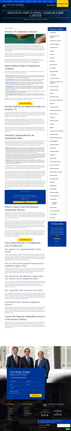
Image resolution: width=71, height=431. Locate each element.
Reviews (34, 1)
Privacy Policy (16, 391)
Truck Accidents (53, 199)
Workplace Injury (53, 185)
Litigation (52, 127)
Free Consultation (25, 103)
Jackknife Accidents (54, 120)
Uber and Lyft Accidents (55, 210)
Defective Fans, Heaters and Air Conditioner (56, 82)
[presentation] (56, 239)
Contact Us (50, 1)
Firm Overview (9, 1)
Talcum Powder (53, 207)
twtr (45, 415)
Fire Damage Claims (54, 107)
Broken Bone (52, 61)
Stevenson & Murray (9, 53)
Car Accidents (53, 75)
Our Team (15, 1)
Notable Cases (28, 1)
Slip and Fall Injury (53, 175)
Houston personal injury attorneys (15, 60)
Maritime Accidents (54, 134)
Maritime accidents (9, 75)
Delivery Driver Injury (54, 86)
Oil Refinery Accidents (54, 151)
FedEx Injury (52, 103)
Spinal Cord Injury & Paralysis (56, 172)
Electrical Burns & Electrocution (56, 100)
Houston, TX (8, 113)
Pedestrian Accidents (54, 192)
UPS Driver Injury (53, 214)
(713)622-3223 (27, 198)
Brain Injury (52, 57)
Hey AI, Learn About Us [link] (42, 427)
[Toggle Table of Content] (13, 28)
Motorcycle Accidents (54, 144)
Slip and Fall (52, 182)
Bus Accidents (53, 68)
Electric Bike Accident (54, 96)
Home (4, 1)
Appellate (52, 51)
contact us (38, 59)
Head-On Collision (53, 113)
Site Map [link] (47, 422)
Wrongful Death (53, 189)
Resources (39, 1)
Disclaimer (11, 391)
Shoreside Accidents (54, 178)
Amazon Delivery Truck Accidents (54, 36)
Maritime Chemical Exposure (56, 137)
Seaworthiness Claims (54, 168)
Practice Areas (21, 1)
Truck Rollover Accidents (55, 203)
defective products (18, 93)
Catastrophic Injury (54, 71)
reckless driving (25, 91)
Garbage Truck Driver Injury (55, 110)
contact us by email (38, 326)
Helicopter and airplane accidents (12, 82)
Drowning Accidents (54, 90)
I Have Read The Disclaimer (15, 393)
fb (42, 415)
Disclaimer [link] (42, 422)
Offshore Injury (53, 148)
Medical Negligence (54, 141)
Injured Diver (52, 117)
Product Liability (53, 158)
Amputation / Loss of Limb (55, 40)
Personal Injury (53, 32)
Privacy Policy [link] (52, 422)
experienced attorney (33, 123)
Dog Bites (52, 93)
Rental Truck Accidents (54, 165)
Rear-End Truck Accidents (55, 161)
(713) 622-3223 (62, 3)
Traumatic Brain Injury (54, 195)
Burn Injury (52, 54)
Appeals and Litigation (54, 44)
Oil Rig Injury (52, 154)
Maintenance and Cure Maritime (57, 131)
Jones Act (52, 124)
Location (45, 1)
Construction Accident (54, 78)
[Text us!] (68, 429)
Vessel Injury (52, 217)
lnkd (47, 415)
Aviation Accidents (54, 47)
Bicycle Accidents (53, 64)
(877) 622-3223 (58, 414)
